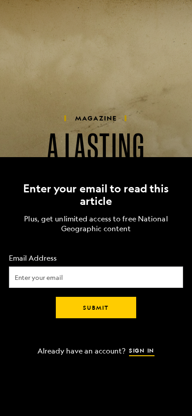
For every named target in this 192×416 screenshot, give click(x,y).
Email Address (33, 258)
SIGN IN (141, 350)
